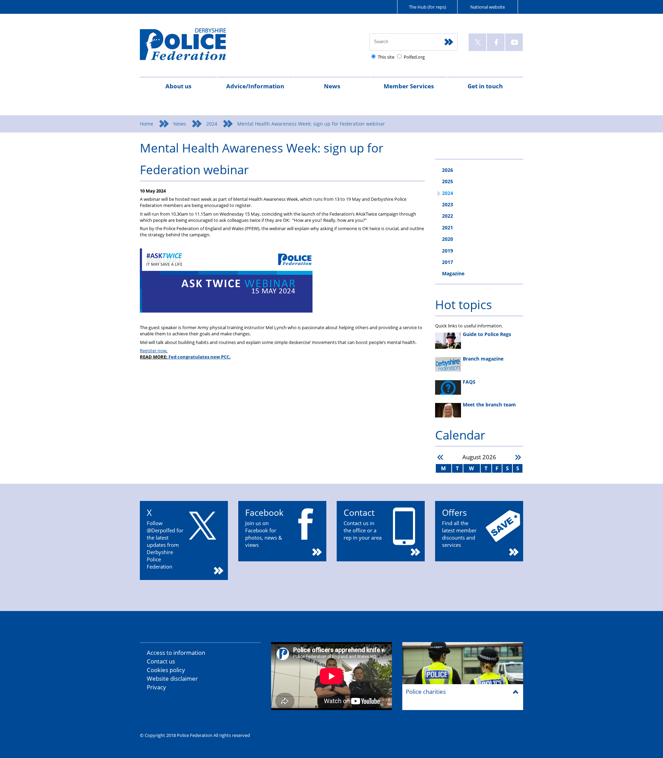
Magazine (453, 273)
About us (178, 86)
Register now (153, 350)
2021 (447, 227)
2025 (447, 181)
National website (487, 7)
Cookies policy (166, 670)
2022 (447, 216)
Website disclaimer (172, 678)
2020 (447, 239)
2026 (447, 170)
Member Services (409, 86)
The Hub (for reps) (427, 7)
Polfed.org (414, 57)
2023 (447, 204)
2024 (211, 123)
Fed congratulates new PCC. (200, 357)
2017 (447, 262)
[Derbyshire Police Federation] (192, 47)
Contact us (161, 661)
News (332, 86)
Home (146, 123)
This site (386, 57)
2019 (447, 250)
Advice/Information (255, 86)
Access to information (176, 653)
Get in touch (485, 86)
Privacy (156, 687)
